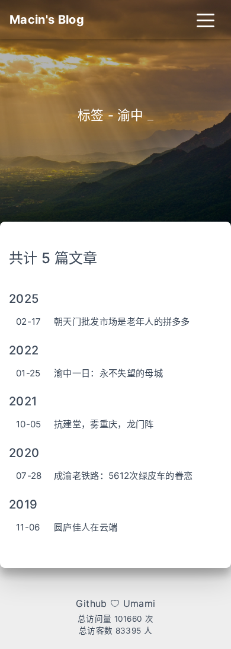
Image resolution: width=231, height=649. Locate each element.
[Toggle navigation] (206, 19)
